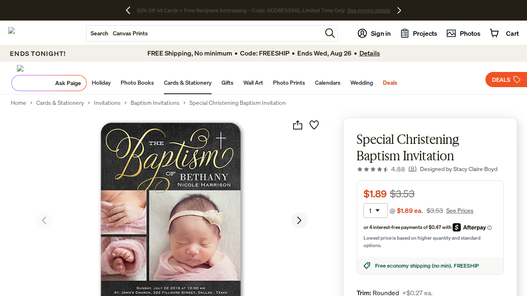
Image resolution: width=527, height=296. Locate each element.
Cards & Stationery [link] (60, 103)
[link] (387, 169)
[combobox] (204, 33)
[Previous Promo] (131, 10)
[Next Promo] (399, 10)
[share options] (297, 125)
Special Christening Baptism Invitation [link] (237, 103)
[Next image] (299, 220)
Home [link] (18, 103)
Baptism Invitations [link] (155, 103)
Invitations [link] (107, 103)
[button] (330, 33)
